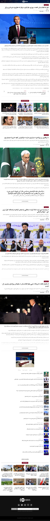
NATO (21, 88)
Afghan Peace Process (38, 88)
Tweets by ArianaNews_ (25, 459)
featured (32, 88)
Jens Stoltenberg (26, 88)
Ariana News (41, 11)
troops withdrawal (16, 88)
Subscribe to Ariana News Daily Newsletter (25, 511)
